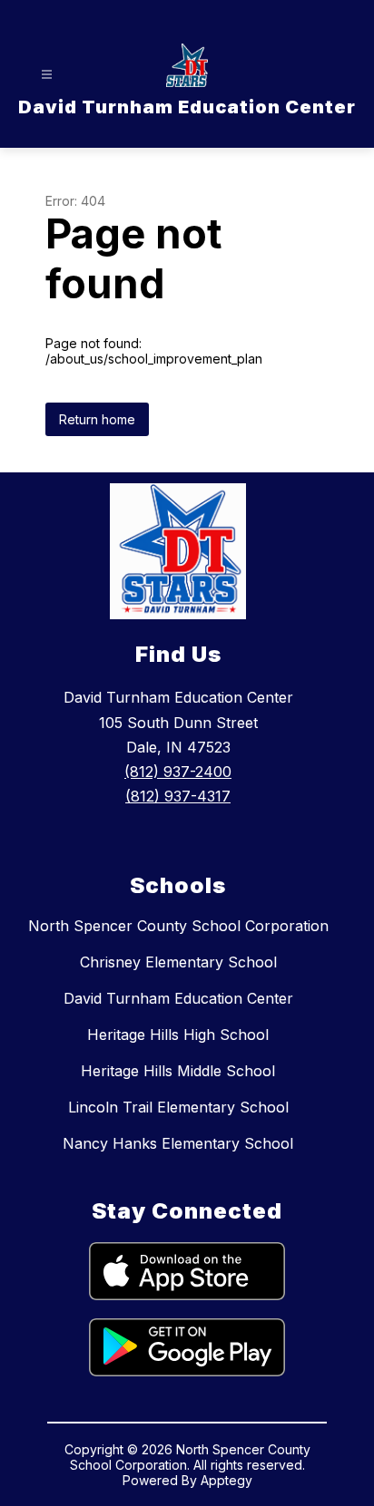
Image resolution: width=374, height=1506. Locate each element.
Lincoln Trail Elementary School (178, 1107)
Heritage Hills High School (178, 1034)
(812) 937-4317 (178, 796)
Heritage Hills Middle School (178, 1071)
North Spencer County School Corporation (178, 926)
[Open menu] (46, 74)
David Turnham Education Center (178, 998)
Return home (97, 419)
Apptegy (226, 1480)
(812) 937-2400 (177, 772)
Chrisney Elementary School (178, 962)
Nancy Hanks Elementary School (178, 1143)
